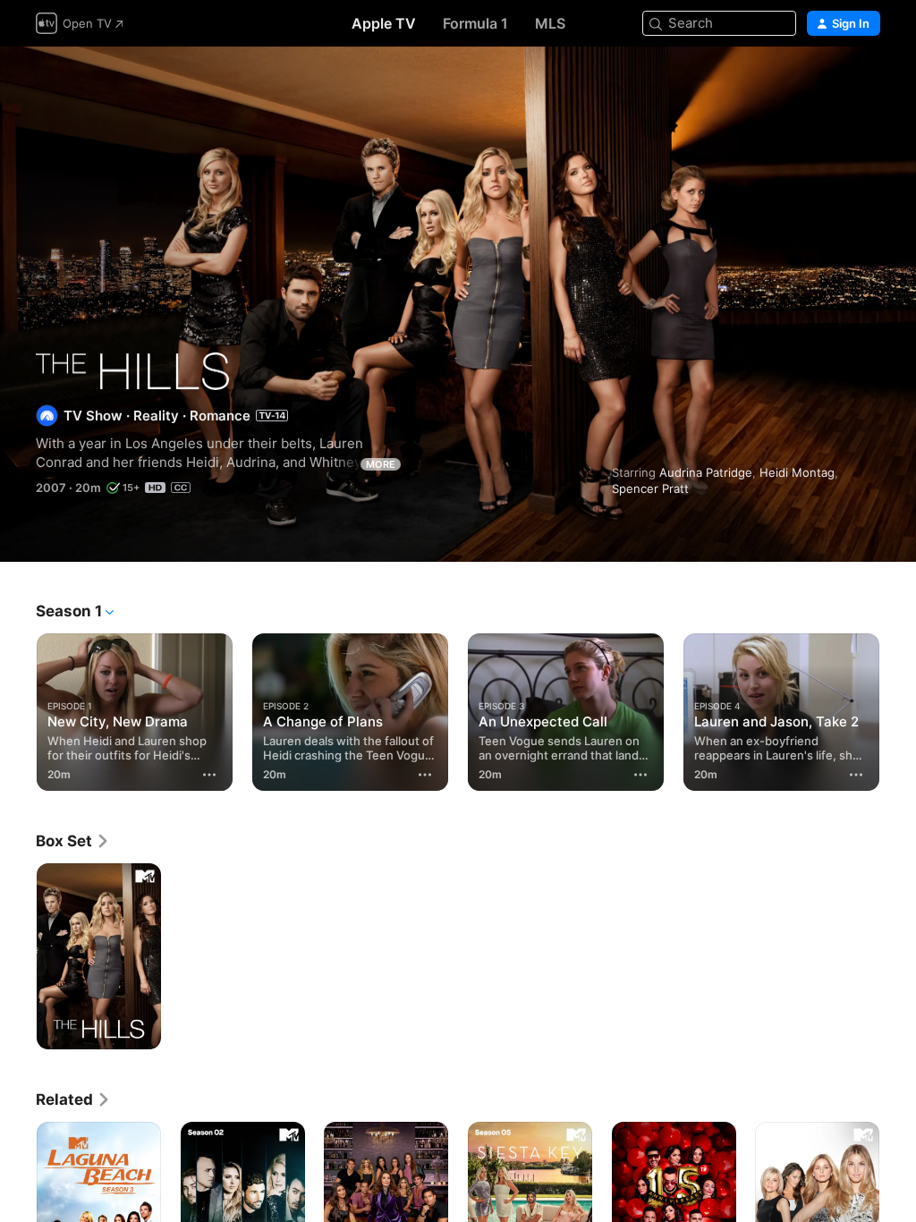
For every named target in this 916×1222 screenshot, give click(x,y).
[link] (73, 841)
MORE (380, 464)
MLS (550, 23)
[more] (209, 774)
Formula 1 (475, 23)
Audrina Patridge (705, 472)
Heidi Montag (797, 472)
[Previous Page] (17, 708)
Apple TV (384, 23)
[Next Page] (898, 708)
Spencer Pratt (650, 488)
